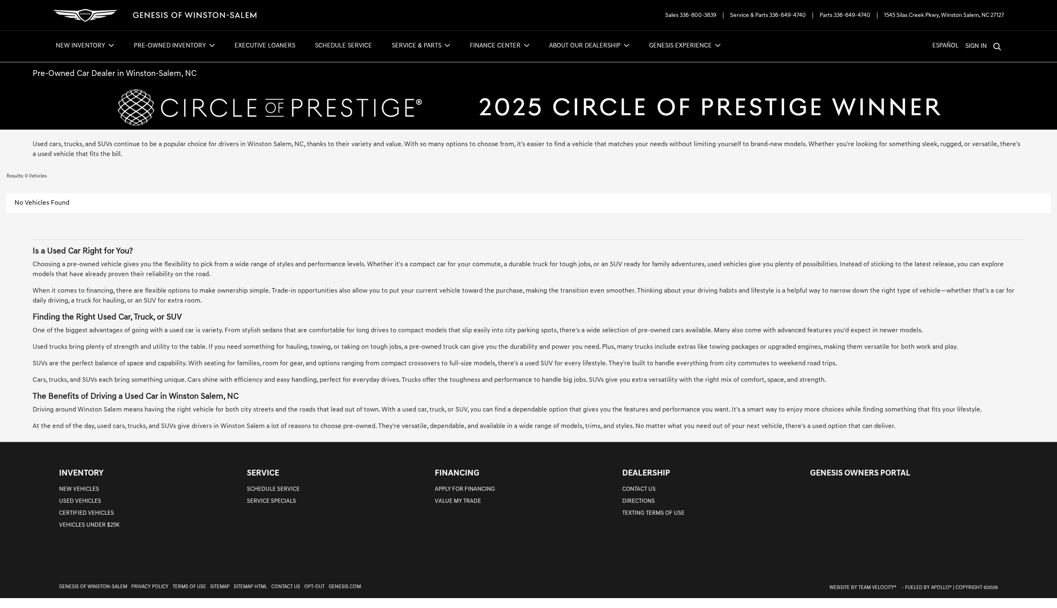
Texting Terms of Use (653, 513)
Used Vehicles (80, 501)
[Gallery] (528, 107)
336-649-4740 (787, 15)
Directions (638, 501)
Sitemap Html (250, 586)
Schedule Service (273, 489)
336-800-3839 (698, 15)
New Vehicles (79, 489)
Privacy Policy (149, 586)
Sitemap (220, 586)
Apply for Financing (465, 489)
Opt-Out (314, 586)
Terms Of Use (189, 586)
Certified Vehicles (86, 513)
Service (263, 473)
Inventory (81, 473)
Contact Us (639, 489)
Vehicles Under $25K (89, 525)
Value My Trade (458, 501)
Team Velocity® (877, 587)
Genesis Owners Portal (860, 473)
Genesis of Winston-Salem (93, 586)
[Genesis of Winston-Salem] (155, 15)
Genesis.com (345, 586)
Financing (457, 473)
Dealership (646, 473)
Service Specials (271, 501)
